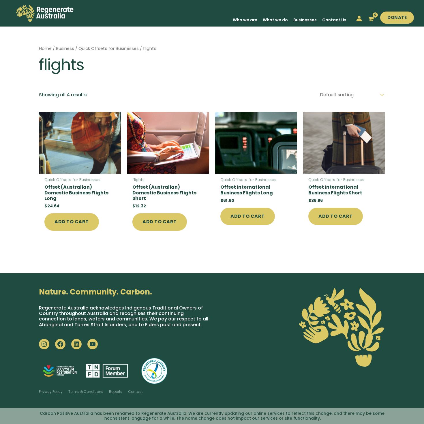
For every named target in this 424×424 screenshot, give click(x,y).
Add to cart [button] (72, 221)
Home (45, 48)
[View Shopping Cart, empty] (371, 19)
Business (65, 48)
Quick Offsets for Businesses (108, 48)
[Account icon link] (359, 18)
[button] (397, 18)
